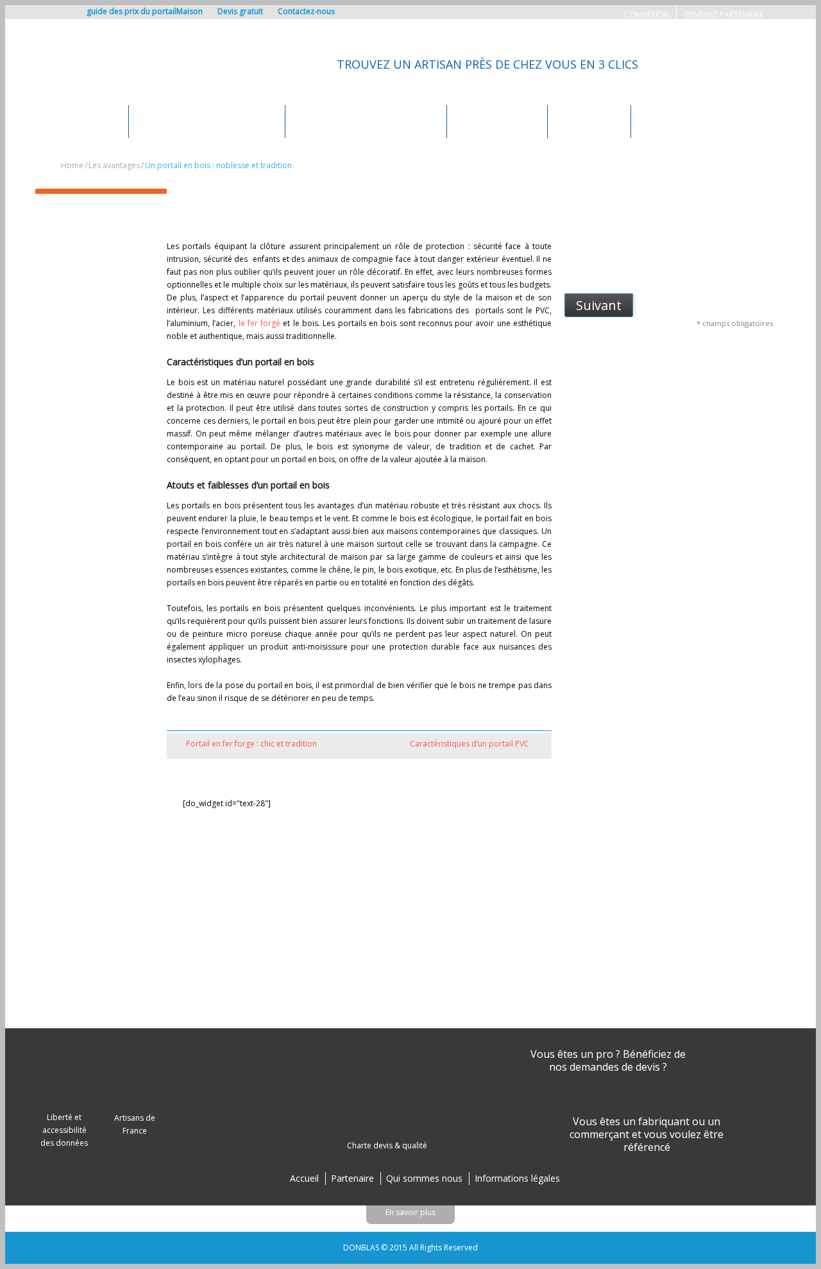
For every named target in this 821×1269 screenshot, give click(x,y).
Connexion (647, 14)
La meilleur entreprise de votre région (708, 247)
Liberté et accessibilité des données (64, 1130)
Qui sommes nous (424, 1178)
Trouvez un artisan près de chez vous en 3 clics (487, 64)
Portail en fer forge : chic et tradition (251, 743)
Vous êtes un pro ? (575, 1054)
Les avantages (589, 121)
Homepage (94, 121)
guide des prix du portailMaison (145, 11)
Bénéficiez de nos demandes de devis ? (617, 1060)
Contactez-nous (306, 11)
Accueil (304, 1178)
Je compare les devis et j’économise (703, 267)
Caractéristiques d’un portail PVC (469, 743)
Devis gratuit (240, 11)
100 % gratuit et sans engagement (698, 227)
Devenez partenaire (724, 14)
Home (72, 165)
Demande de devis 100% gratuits (207, 121)
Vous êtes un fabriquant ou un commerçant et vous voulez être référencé (647, 1134)
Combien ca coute (497, 121)
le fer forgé (260, 323)
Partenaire (352, 1178)
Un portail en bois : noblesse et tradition (290, 205)
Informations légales (517, 1178)
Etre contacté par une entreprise (366, 121)
